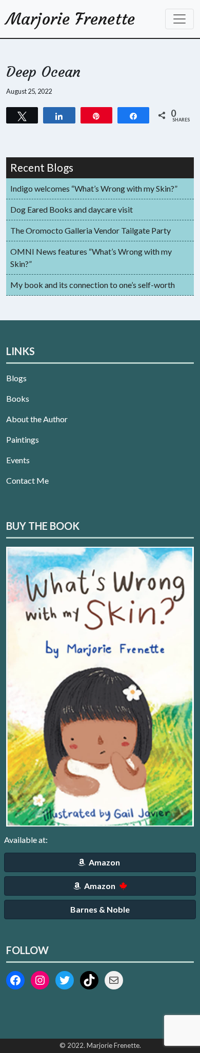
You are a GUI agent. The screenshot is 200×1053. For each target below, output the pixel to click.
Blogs (16, 378)
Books (17, 398)
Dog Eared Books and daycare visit (71, 209)
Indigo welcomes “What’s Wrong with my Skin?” (93, 188)
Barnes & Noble (100, 909)
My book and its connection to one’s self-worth (92, 285)
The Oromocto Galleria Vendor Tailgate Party (90, 230)
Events (18, 460)
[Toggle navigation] (179, 19)
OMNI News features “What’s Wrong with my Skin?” (91, 257)
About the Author (37, 419)
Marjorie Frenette (70, 19)
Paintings (22, 439)
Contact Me (27, 480)
